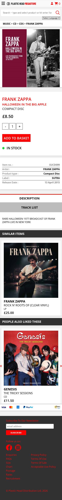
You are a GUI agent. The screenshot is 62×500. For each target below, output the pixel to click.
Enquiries (11, 455)
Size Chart (9, 464)
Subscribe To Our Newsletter (22, 420)
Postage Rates (10, 472)
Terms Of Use (38, 458)
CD (14, 23)
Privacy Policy (38, 455)
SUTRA (56, 178)
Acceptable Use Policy (43, 466)
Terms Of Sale (39, 462)
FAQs (9, 458)
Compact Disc (51, 173)
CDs (21, 23)
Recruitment (13, 478)
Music (7, 23)
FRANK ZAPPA (34, 23)
